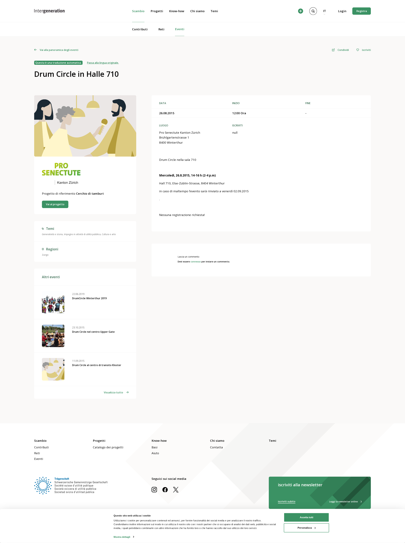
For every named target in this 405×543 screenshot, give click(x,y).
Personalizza (305, 527)
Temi (214, 11)
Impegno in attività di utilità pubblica (82, 234)
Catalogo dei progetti (108, 447)
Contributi (140, 29)
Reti (161, 29)
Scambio (138, 11)
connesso (195, 261)
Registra (361, 11)
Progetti (157, 11)
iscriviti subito (286, 501)
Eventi (179, 29)
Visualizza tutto (113, 392)
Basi (154, 447)
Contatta (216, 447)
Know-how (176, 11)
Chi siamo (197, 11)
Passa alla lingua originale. (103, 62)
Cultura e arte (109, 234)
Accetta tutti (306, 517)
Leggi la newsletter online (343, 501)
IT (324, 11)
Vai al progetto (55, 204)
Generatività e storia (52, 234)
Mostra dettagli (122, 536)
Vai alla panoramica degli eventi (59, 50)
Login (342, 11)
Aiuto (155, 453)
